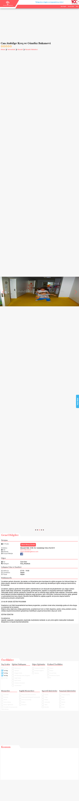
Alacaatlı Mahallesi (31, 49)
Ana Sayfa (63, 6)
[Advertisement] (39, 23)
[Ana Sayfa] (8, 5)
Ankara (3, 49)
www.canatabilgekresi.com (29, 552)
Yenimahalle (11, 49)
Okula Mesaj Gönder (28, 544)
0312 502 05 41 (25, 550)
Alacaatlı (20, 49)
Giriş (77, 6)
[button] (35, 529)
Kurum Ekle (71, 6)
